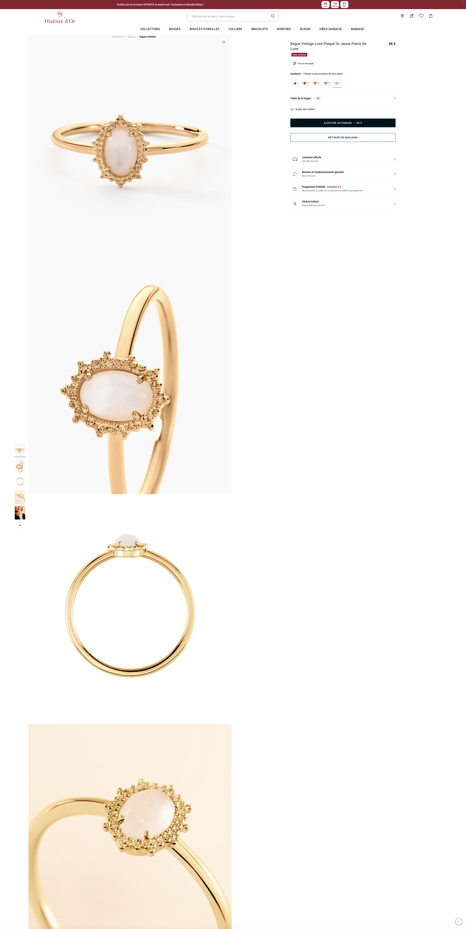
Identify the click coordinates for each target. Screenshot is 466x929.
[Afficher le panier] (428, 16)
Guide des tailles (305, 109)
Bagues (131, 37)
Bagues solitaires (147, 37)
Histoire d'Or (118, 37)
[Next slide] (20, 525)
